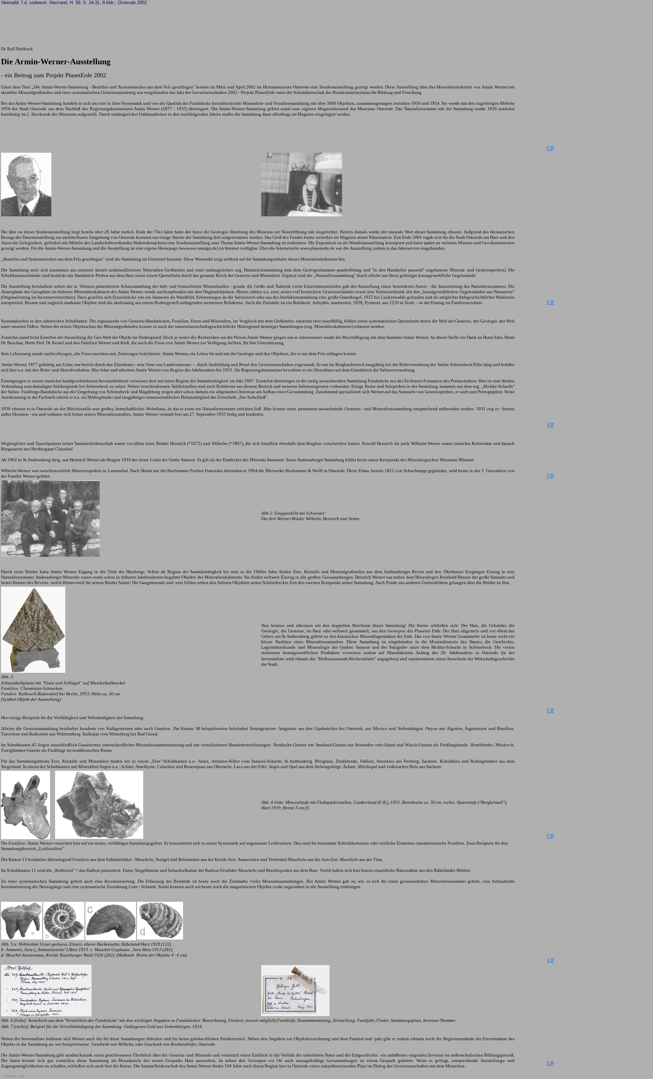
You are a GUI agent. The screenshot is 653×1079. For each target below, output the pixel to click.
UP (550, 148)
